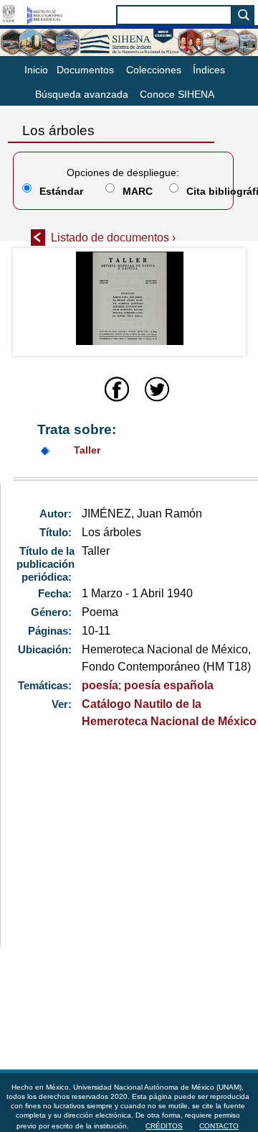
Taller (87, 450)
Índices (209, 69)
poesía (100, 685)
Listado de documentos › (113, 237)
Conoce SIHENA (177, 94)
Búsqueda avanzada (81, 94)
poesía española (169, 685)
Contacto (219, 1126)
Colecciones (153, 69)
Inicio (36, 69)
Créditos (164, 1126)
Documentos (85, 69)
